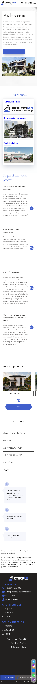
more (18, 407)
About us (9, 612)
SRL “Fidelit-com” (10, 462)
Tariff (14, 51)
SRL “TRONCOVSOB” (12, 455)
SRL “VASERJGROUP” (12, 447)
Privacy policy (18, 647)
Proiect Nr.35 (17, 393)
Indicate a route (8, 677)
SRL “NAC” (7, 440)
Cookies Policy (18, 643)
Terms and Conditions (18, 639)
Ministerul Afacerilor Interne (14, 433)
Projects (8, 608)
